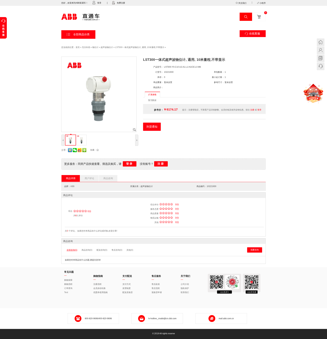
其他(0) (130, 250)
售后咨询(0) (117, 250)
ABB (72, 186)
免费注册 (121, 3)
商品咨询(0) (87, 250)
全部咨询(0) (72, 250)
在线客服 (254, 33)
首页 (78, 47)
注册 (252, 110)
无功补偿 (86, 47)
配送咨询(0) (102, 250)
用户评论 (89, 178)
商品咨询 (108, 178)
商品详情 (70, 178)
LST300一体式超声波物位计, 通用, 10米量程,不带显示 (139, 47)
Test (66, 292)
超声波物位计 (107, 47)
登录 (99, 3)
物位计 (95, 47)
